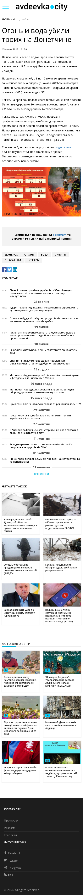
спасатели (13, 260)
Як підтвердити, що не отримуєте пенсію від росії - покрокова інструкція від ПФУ (41, 446)
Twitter (13, 860)
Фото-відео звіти (16, 644)
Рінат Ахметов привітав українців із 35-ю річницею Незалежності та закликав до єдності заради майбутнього (41, 293)
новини (8, 19)
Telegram (59, 234)
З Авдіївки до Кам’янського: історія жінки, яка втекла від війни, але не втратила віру (44, 431)
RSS (10, 875)
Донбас (24, 19)
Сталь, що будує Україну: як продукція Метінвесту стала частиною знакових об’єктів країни (44, 320)
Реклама (9, 828)
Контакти (10, 835)
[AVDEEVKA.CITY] (42, 7)
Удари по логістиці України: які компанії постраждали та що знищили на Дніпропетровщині (44, 309)
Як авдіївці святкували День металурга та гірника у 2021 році (44, 351)
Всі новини (41, 474)
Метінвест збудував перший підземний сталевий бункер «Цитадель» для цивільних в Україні (45, 376)
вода (44, 254)
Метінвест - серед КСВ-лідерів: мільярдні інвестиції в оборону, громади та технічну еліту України (42, 391)
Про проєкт (12, 820)
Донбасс (11, 254)
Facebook (14, 853)
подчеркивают (64, 147)
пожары (33, 260)
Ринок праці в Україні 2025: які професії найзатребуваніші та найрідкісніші (45, 460)
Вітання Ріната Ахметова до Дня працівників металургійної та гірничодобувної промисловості (40, 362)
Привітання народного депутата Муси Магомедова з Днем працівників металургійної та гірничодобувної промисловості (42, 335)
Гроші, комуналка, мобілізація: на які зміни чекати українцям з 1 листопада (40, 417)
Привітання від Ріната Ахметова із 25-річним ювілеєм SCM (45, 404)
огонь (29, 254)
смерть (60, 254)
